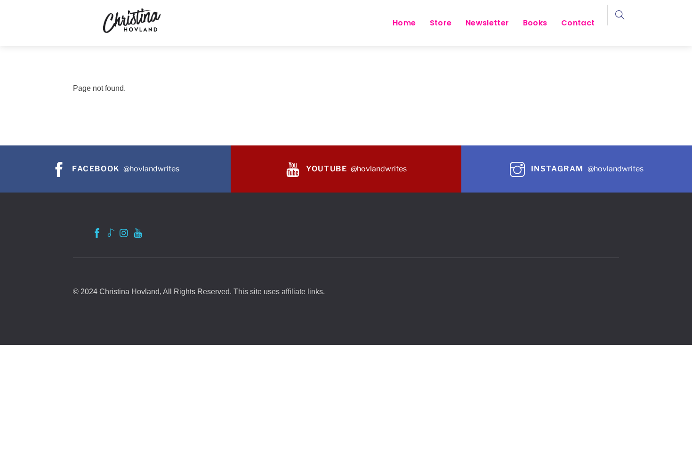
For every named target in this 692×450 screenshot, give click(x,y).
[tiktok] (110, 232)
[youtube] (138, 232)
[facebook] (97, 232)
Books (535, 22)
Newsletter (487, 22)
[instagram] (124, 232)
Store (441, 22)
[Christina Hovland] (134, 20)
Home (404, 22)
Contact (578, 22)
